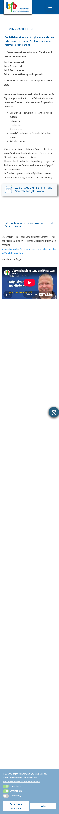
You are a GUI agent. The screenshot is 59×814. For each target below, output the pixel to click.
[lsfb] (17, 8)
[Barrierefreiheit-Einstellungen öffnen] (54, 412)
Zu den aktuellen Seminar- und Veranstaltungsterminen (33, 189)
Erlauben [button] (43, 806)
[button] (6, 786)
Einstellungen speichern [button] (16, 806)
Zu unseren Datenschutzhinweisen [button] (21, 781)
